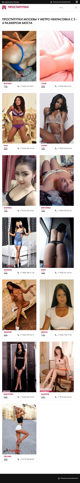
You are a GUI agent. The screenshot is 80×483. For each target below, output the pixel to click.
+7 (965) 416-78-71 (27, 86)
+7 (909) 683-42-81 (65, 86)
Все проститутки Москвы (10, 2)
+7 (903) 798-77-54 (65, 335)
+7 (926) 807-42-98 (27, 148)
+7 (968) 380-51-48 (27, 273)
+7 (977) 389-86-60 (27, 459)
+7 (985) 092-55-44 (65, 211)
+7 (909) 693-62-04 (65, 148)
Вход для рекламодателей (61, 2)
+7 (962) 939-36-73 (27, 335)
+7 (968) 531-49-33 (65, 273)
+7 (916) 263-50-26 (65, 397)
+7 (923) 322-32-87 (27, 211)
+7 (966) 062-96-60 (27, 397)
